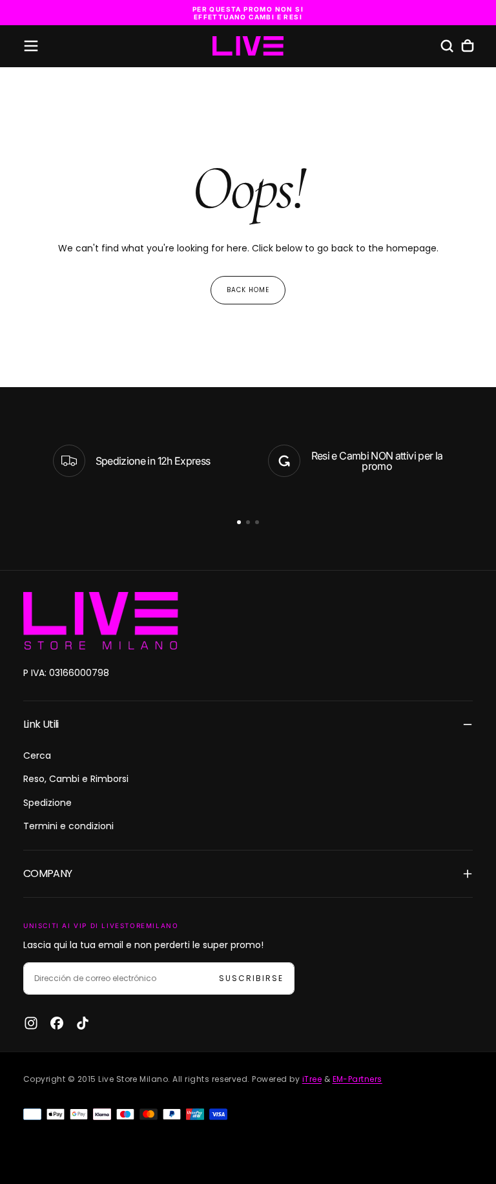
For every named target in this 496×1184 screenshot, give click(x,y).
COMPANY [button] (47, 873)
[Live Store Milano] (100, 620)
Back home (248, 290)
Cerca (37, 755)
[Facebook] (57, 1023)
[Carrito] (467, 46)
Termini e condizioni (68, 825)
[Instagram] (31, 1023)
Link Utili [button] (41, 724)
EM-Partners (357, 1078)
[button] (31, 46)
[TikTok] (82, 1023)
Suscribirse (251, 978)
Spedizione (47, 802)
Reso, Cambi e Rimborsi (76, 778)
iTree (312, 1078)
